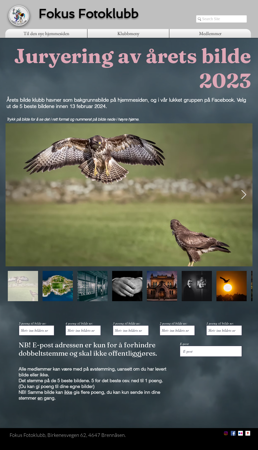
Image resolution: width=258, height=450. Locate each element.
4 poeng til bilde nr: (79, 323)
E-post (184, 344)
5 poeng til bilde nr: (32, 323)
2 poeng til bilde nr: (173, 323)
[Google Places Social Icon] (247, 433)
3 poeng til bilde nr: (126, 323)
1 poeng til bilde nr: (220, 323)
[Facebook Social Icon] (233, 433)
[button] (128, 33)
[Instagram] (225, 433)
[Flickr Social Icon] (240, 433)
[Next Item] (244, 195)
